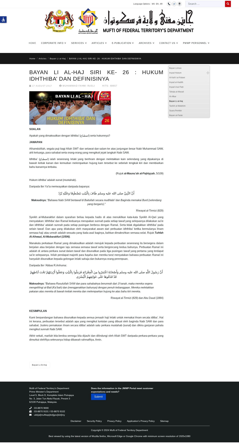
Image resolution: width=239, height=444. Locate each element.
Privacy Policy (114, 421)
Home (32, 43)
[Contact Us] (169, 4)
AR (161, 4)
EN (157, 4)
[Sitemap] (179, 4)
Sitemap (164, 421)
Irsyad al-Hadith (176, 82)
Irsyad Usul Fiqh (176, 87)
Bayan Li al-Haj (176, 101)
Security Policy (94, 421)
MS (153, 4)
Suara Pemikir (175, 110)
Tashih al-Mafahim (177, 106)
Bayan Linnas (175, 68)
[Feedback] (174, 4)
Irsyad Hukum (175, 73)
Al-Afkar (172, 96)
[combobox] (205, 4)
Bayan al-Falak (176, 115)
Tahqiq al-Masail (176, 92)
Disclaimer (76, 421)
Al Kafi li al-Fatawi (177, 77)
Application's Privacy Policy (141, 421)
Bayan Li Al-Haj (39, 365)
